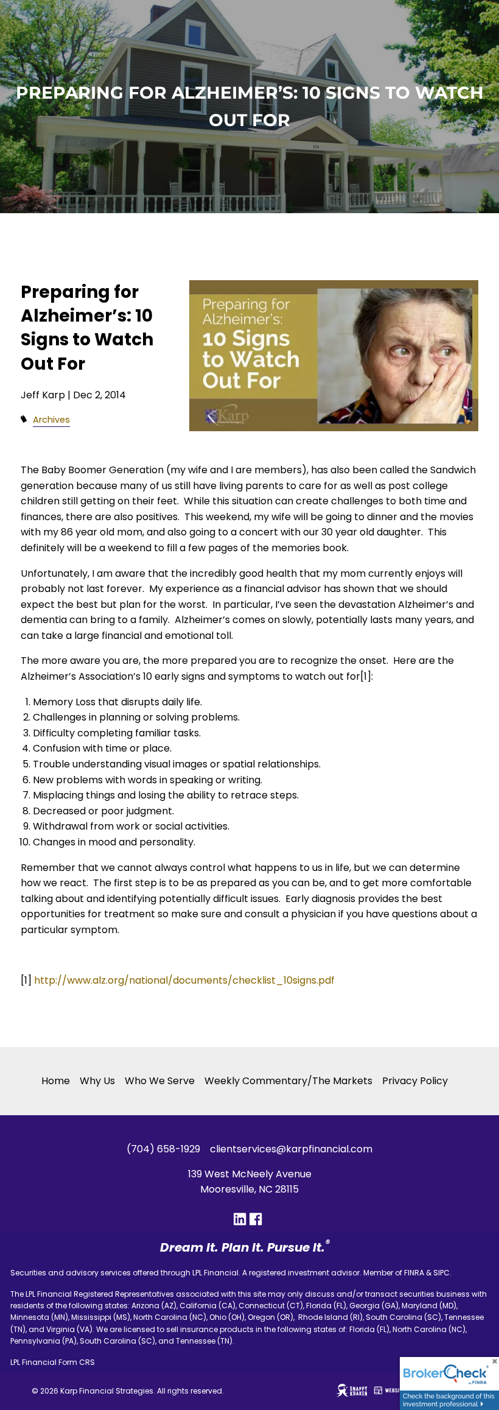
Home (55, 1081)
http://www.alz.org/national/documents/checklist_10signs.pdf (184, 980)
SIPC (441, 1272)
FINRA (414, 1272)
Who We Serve (160, 1081)
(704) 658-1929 (163, 1149)
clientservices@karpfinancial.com (291, 1149)
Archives (51, 420)
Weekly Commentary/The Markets (288, 1081)
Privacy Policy (415, 1081)
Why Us (97, 1081)
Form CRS (76, 1362)
